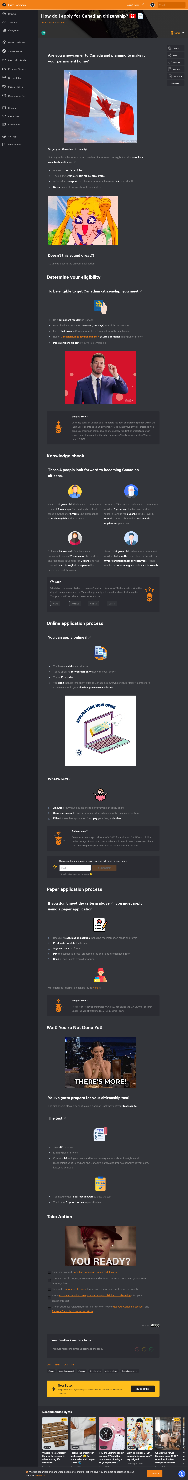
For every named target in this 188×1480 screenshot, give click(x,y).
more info (40, 1475)
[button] (181, 1473)
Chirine (93, 603)
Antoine (75, 603)
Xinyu (55, 603)
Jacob (112, 603)
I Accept (155, 1473)
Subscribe (104, 868)
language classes (74, 1288)
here (95, 987)
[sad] (137, 1349)
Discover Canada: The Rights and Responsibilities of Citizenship (95, 1295)
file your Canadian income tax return (72, 1311)
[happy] (151, 1349)
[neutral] (144, 1349)
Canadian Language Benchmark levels (94, 1271)
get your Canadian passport (128, 1306)
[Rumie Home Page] (4, 4)
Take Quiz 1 (175, 83)
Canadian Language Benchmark (79, 336)
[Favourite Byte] (65, 1447)
